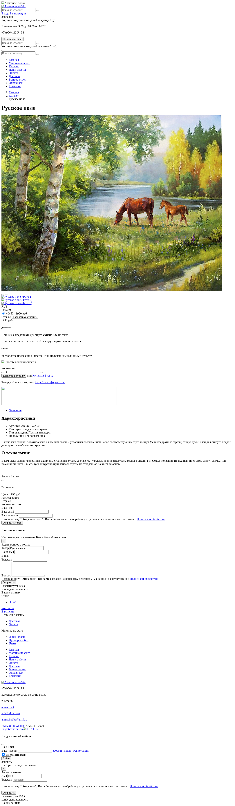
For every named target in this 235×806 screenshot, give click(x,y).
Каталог (14, 95)
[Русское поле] (111, 290)
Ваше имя (7, 551)
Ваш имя (6, 507)
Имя (4, 775)
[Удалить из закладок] (6, 294)
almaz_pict (7, 707)
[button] (13, 376)
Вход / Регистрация (13, 13)
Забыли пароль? (63, 750)
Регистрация (81, 750)
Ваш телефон (9, 515)
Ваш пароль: (9, 750)
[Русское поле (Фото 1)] (16, 296)
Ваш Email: (8, 746)
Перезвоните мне (12, 39)
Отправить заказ (12, 522)
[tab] (15, 410)
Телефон (6, 559)
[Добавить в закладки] (2, 294)
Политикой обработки (151, 519)
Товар (5, 548)
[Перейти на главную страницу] (13, 6)
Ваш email (7, 511)
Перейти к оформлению (50, 382)
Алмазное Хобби (13, 725)
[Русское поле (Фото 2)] (16, 299)
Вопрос (6, 575)
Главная (14, 92)
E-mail (5, 555)
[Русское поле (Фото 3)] (16, 303)
